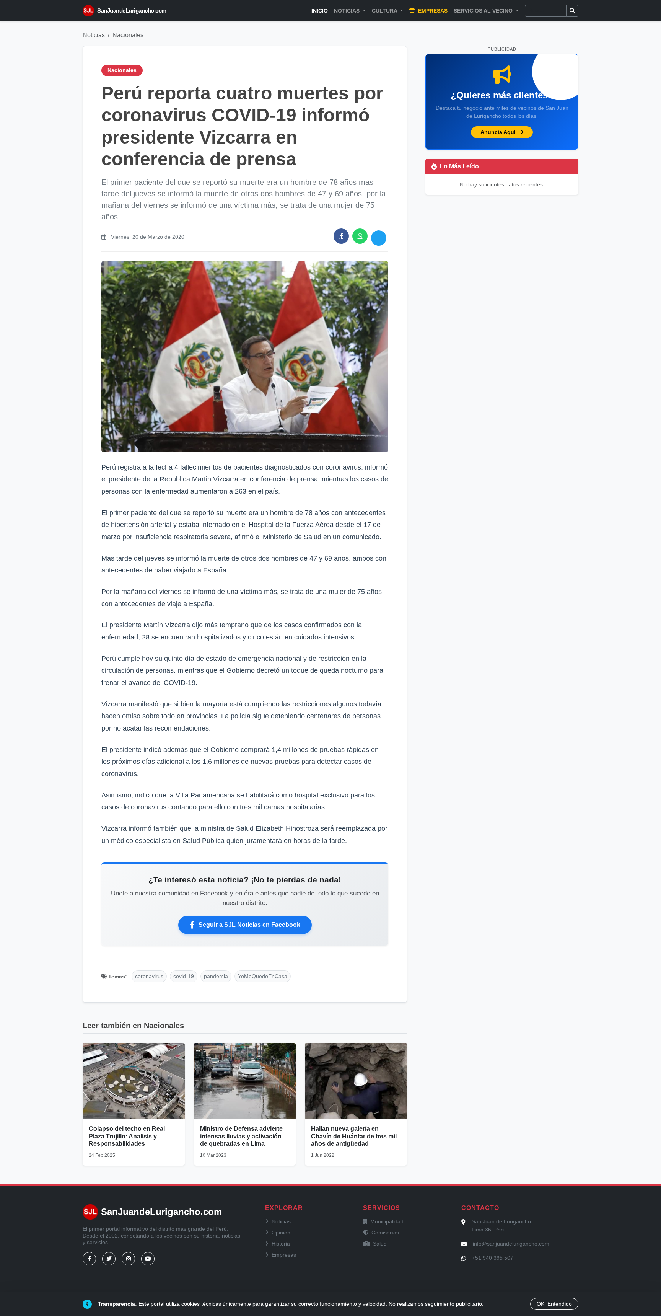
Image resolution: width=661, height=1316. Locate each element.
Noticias (94, 35)
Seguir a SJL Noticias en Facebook (249, 924)
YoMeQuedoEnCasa (262, 976)
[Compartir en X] (378, 238)
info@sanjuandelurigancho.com (511, 1244)
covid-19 (183, 976)
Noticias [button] (347, 11)
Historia (281, 1244)
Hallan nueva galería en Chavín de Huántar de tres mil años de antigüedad (354, 1135)
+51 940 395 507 (492, 1258)
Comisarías (385, 1233)
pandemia (216, 976)
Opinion (281, 1233)
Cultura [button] (385, 11)
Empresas (432, 11)
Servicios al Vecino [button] (484, 11)
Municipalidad (387, 1221)
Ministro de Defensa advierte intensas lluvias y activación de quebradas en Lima (241, 1135)
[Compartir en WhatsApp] (360, 236)
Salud (380, 1244)
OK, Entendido (554, 1304)
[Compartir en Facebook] (341, 236)
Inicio (319, 11)
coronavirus (149, 976)
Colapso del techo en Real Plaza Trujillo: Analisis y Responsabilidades (127, 1135)
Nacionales (127, 35)
